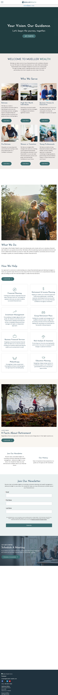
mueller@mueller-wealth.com (9, 678)
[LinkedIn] (7, 681)
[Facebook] (2, 681)
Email (7, 492)
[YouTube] (10, 681)
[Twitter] (5, 681)
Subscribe (29, 525)
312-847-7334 (8, 683)
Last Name (9, 508)
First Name (9, 500)
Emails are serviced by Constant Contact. (39, 519)
